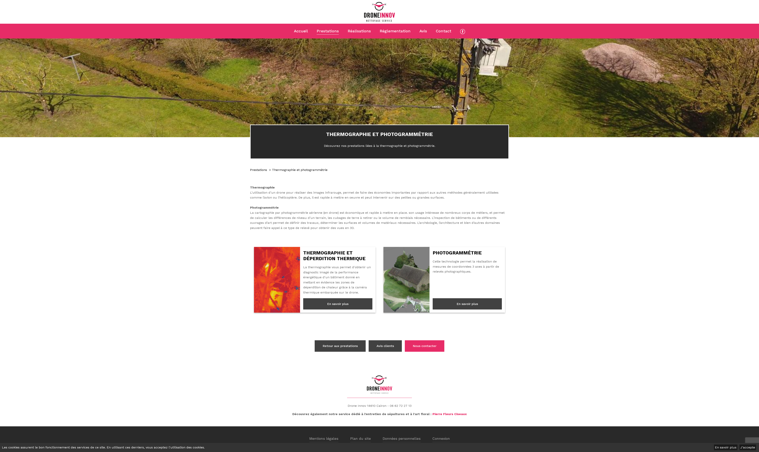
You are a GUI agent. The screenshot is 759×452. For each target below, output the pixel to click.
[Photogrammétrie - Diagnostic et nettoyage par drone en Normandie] (406, 280)
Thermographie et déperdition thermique (334, 255)
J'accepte (747, 447)
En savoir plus (337, 304)
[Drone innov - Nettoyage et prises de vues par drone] (379, 12)
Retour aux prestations (340, 346)
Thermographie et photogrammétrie (300, 170)
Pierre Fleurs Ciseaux (449, 414)
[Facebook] (462, 31)
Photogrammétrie (457, 253)
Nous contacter (424, 346)
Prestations (258, 170)
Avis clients (385, 346)
